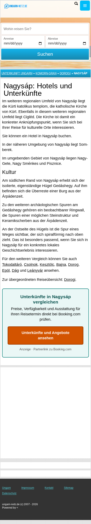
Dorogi (65, 73)
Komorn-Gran (46, 73)
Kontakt (49, 487)
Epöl (6, 270)
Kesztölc (47, 264)
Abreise (53, 38)
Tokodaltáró (12, 264)
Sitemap (68, 487)
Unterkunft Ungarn (16, 73)
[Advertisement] (45, 412)
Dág (15, 270)
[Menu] (85, 6)
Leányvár (35, 270)
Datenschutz (9, 493)
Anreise (9, 38)
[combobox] (45, 29)
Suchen (45, 54)
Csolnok (31, 264)
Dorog (73, 264)
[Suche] (76, 3)
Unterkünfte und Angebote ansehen (45, 335)
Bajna (61, 264)
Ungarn (6, 487)
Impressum (27, 487)
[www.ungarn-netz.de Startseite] (16, 6)
